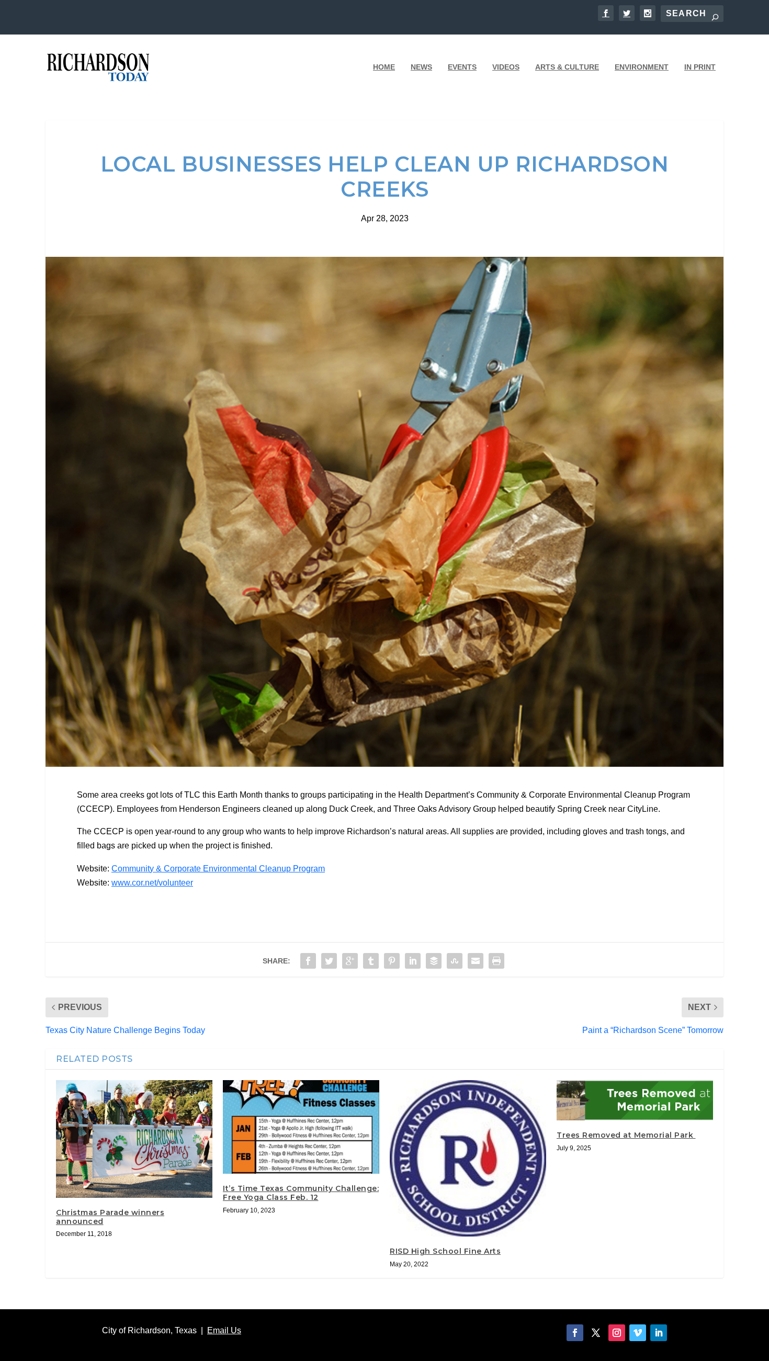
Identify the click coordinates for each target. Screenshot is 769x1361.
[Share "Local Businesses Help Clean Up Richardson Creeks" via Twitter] (329, 960)
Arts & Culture (567, 67)
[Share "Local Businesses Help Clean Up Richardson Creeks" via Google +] (350, 960)
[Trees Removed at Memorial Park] (635, 1100)
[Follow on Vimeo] (637, 1332)
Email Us (224, 1330)
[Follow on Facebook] (575, 1332)
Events (462, 67)
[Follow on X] (595, 1332)
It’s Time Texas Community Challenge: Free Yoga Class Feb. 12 (301, 1193)
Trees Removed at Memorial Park (626, 1135)
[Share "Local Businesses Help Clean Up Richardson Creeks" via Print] (496, 960)
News (421, 67)
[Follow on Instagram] (616, 1332)
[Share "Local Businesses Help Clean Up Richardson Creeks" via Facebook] (308, 960)
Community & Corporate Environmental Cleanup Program (218, 868)
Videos (505, 67)
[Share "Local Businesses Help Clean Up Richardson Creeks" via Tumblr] (370, 960)
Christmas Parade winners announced (110, 1217)
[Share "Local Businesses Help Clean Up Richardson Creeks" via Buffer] (433, 960)
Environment (642, 67)
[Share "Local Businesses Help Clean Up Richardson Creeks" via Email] (475, 960)
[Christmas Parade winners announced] (134, 1139)
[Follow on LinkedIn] (658, 1332)
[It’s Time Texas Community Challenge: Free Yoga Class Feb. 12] (301, 1127)
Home (384, 67)
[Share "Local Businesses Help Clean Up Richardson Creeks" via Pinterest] (391, 960)
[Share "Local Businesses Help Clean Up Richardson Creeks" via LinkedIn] (412, 960)
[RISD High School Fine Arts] (468, 1158)
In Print (700, 67)
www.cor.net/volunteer (152, 882)
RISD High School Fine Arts (445, 1251)
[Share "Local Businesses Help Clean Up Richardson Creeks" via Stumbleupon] (454, 960)
